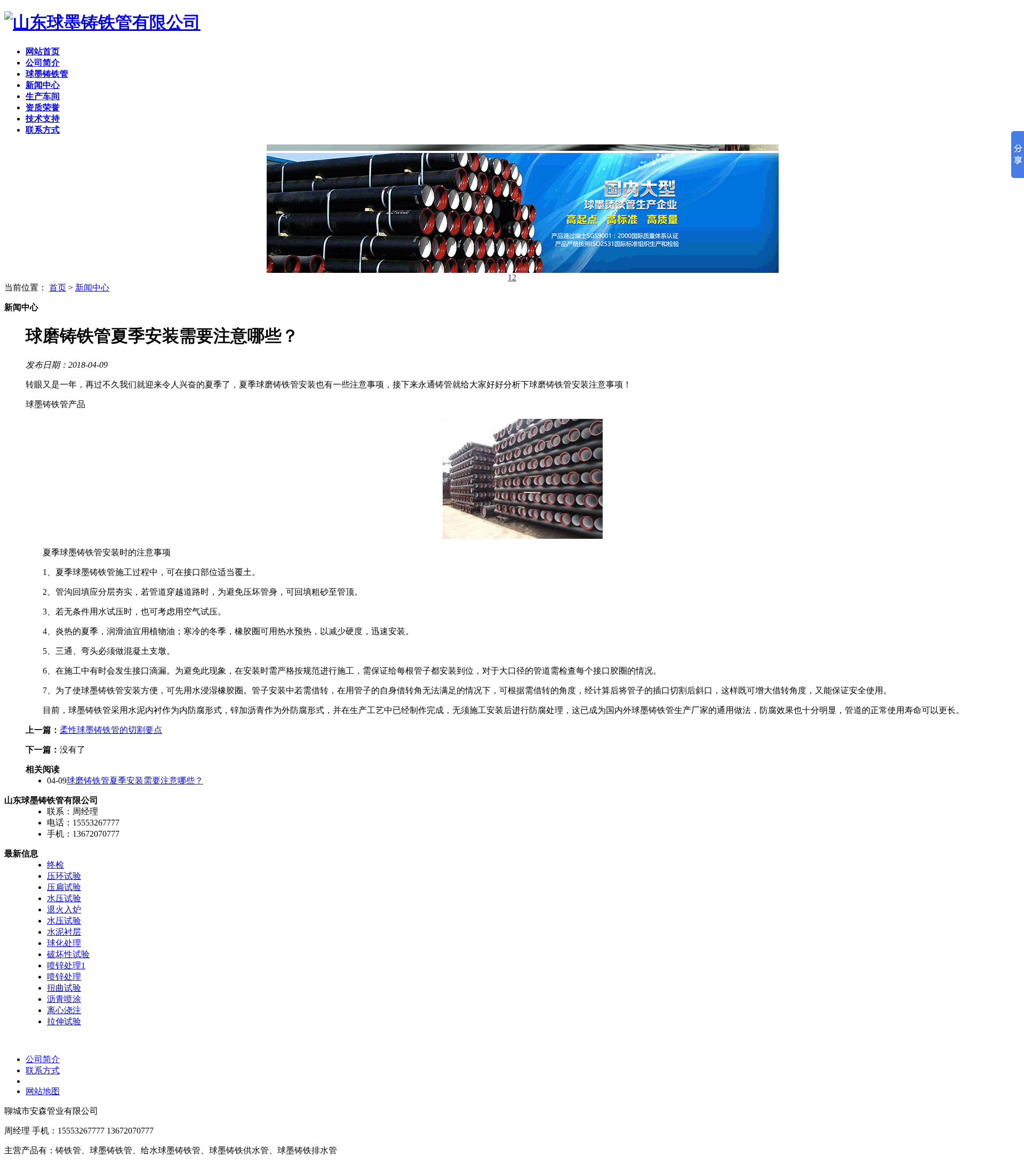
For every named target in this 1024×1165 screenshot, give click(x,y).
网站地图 (43, 1091)
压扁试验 (64, 887)
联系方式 (43, 1070)
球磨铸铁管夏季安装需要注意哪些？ (135, 780)
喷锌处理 (64, 976)
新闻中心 (92, 287)
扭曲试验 (64, 987)
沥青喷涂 (64, 999)
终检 (55, 864)
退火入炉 (64, 909)
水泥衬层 (64, 931)
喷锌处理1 (66, 965)
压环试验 (64, 875)
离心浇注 (64, 1010)
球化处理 (64, 943)
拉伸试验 (64, 1021)
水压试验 (64, 898)
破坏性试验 (68, 954)
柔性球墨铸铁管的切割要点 (111, 729)
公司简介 (43, 1059)
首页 (57, 287)
